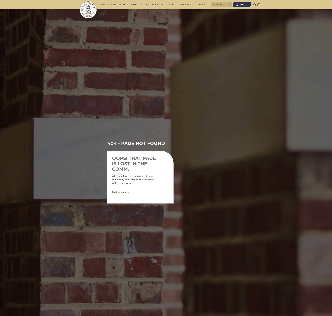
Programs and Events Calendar (119, 5)
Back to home (119, 192)
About (199, 5)
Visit (171, 5)
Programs (185, 5)
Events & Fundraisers (151, 5)
